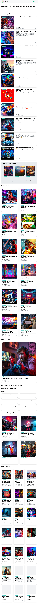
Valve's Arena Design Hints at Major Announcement (27, 307)
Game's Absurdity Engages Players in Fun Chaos (6, 482)
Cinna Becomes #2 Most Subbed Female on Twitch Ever (28, 207)
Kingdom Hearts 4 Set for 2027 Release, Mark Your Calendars (19, 540)
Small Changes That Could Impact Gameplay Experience (27, 282)
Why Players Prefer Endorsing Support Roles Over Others (8, 178)
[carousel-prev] (4, 174)
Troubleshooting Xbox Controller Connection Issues (15, 378)
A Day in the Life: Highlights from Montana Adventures (19, 178)
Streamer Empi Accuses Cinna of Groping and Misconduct (30, 578)
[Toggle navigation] (36, 1)
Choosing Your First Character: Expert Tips (24, 147)
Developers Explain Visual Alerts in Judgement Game (8, 282)
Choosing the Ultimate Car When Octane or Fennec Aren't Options (31, 501)
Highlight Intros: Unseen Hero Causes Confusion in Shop (27, 257)
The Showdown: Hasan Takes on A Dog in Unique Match (6, 578)
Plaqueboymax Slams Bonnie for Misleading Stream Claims (8, 207)
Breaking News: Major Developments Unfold (30, 520)
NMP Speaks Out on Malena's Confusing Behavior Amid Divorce (19, 597)
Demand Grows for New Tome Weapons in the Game (31, 597)
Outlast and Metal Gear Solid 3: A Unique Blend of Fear (31, 540)
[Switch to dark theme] (34, 2)
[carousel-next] (34, 174)
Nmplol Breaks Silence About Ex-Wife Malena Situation (18, 578)
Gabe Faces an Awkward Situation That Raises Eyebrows (28, 459)
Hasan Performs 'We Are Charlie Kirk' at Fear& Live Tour (31, 559)
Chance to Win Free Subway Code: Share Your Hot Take (28, 232)
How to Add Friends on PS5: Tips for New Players (25, 45)
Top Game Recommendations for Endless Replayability (9, 307)
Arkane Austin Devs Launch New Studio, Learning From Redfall (28, 434)
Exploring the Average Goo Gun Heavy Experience (9, 232)
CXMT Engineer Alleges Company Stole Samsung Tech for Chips (18, 520)
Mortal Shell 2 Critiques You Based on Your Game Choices (18, 482)
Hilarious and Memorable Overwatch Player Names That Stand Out (8, 332)
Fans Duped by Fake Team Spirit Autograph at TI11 (26, 332)
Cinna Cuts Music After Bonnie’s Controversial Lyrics (6, 597)
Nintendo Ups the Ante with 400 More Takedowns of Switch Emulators (6, 559)
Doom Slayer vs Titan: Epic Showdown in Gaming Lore (5, 540)
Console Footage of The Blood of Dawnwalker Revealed (19, 559)
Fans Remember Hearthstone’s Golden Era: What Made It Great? (31, 178)
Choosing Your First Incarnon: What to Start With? (6, 501)
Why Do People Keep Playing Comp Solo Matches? (9, 257)
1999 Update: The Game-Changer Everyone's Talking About (31, 482)
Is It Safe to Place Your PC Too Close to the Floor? (6, 520)
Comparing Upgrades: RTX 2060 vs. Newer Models (18, 501)
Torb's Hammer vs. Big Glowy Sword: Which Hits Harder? (8, 459)
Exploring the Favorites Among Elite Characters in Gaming (11, 385)
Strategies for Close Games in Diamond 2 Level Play (8, 434)
